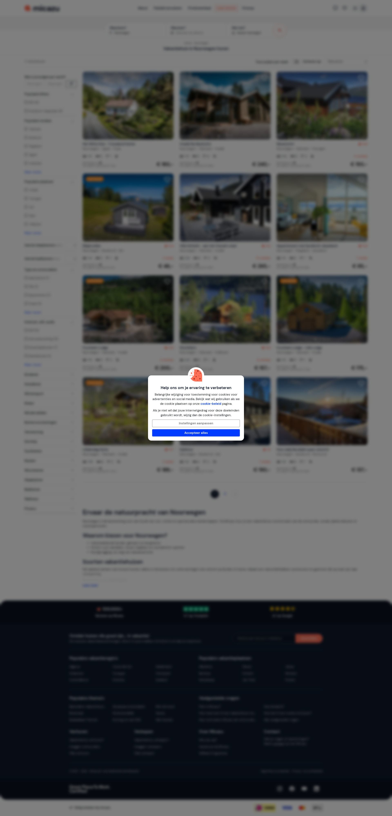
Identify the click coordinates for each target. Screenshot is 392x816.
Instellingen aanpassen (196, 423)
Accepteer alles (196, 433)
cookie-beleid (210, 404)
